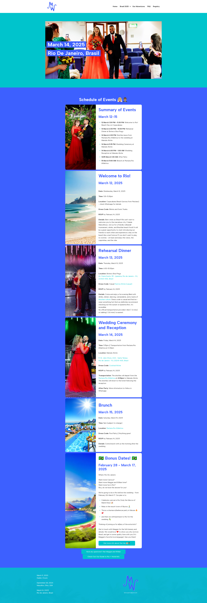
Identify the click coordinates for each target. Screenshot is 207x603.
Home (115, 6)
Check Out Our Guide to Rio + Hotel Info (103, 557)
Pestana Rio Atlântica (107, 378)
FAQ (149, 6)
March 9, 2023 (42, 575)
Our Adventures (138, 6)
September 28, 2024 (45, 583)
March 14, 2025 (43, 590)
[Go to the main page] (51, 6)
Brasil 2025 (124, 6)
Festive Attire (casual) (123, 284)
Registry (156, 6)
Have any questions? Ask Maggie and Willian (103, 552)
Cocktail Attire (115, 365)
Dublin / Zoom (42, 578)
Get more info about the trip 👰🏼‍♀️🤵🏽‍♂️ (116, 543)
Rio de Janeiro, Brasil (45, 593)
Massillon (40, 585)
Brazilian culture (105, 299)
